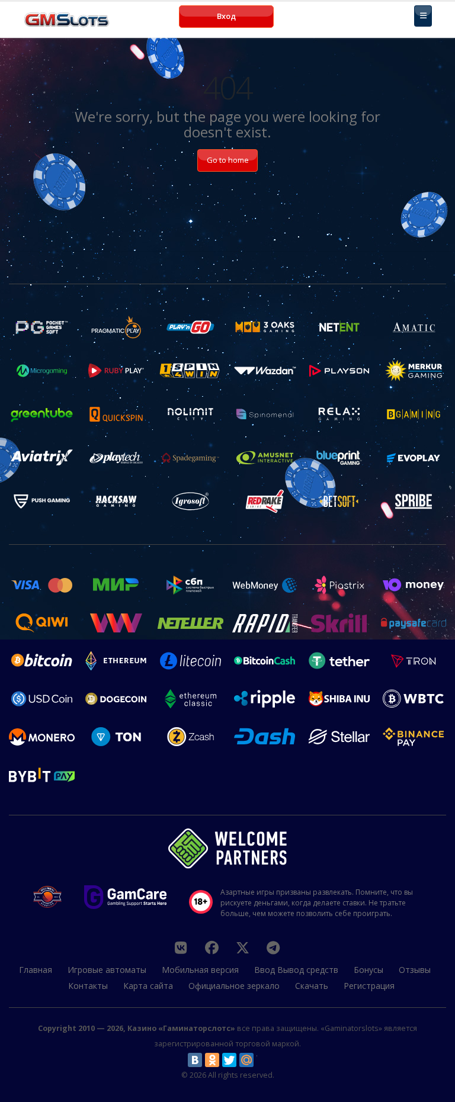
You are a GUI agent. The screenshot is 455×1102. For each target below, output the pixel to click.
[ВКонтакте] (195, 1060)
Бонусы (368, 969)
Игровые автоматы (107, 969)
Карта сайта (148, 985)
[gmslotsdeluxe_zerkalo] (273, 947)
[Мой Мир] (246, 1060)
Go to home (228, 160)
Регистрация (369, 985)
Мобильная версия (200, 969)
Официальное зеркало (234, 985)
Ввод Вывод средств (296, 969)
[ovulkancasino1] (181, 947)
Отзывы (415, 969)
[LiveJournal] (264, 1060)
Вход (226, 16)
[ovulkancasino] (211, 947)
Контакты (88, 985)
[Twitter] (229, 1060)
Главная (35, 969)
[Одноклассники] (212, 1060)
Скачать (311, 985)
